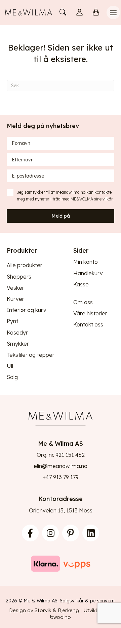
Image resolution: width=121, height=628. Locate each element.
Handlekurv (88, 273)
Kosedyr (17, 332)
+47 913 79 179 (61, 477)
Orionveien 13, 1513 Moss (60, 510)
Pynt (12, 321)
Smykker (18, 343)
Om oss (83, 302)
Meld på (60, 216)
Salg (12, 377)
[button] (30, 533)
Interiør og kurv (26, 310)
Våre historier (90, 313)
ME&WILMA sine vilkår (92, 198)
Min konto (85, 261)
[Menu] (113, 12)
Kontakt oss (88, 324)
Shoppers (19, 276)
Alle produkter (24, 265)
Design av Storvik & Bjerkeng (44, 610)
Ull (10, 366)
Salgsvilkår (72, 601)
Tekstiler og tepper (30, 354)
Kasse (81, 284)
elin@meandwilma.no (60, 466)
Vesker (15, 287)
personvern (102, 601)
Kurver (15, 298)
